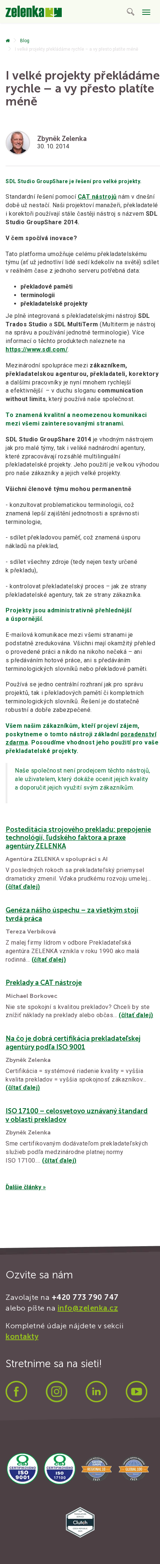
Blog (24, 40)
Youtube (136, 1391)
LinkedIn (96, 1391)
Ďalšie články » (26, 1187)
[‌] (8, 40)
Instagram (56, 1391)
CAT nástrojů (97, 196)
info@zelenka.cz (88, 1308)
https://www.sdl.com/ (37, 349)
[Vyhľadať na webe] (130, 13)
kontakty (22, 1336)
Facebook (16, 1391)
